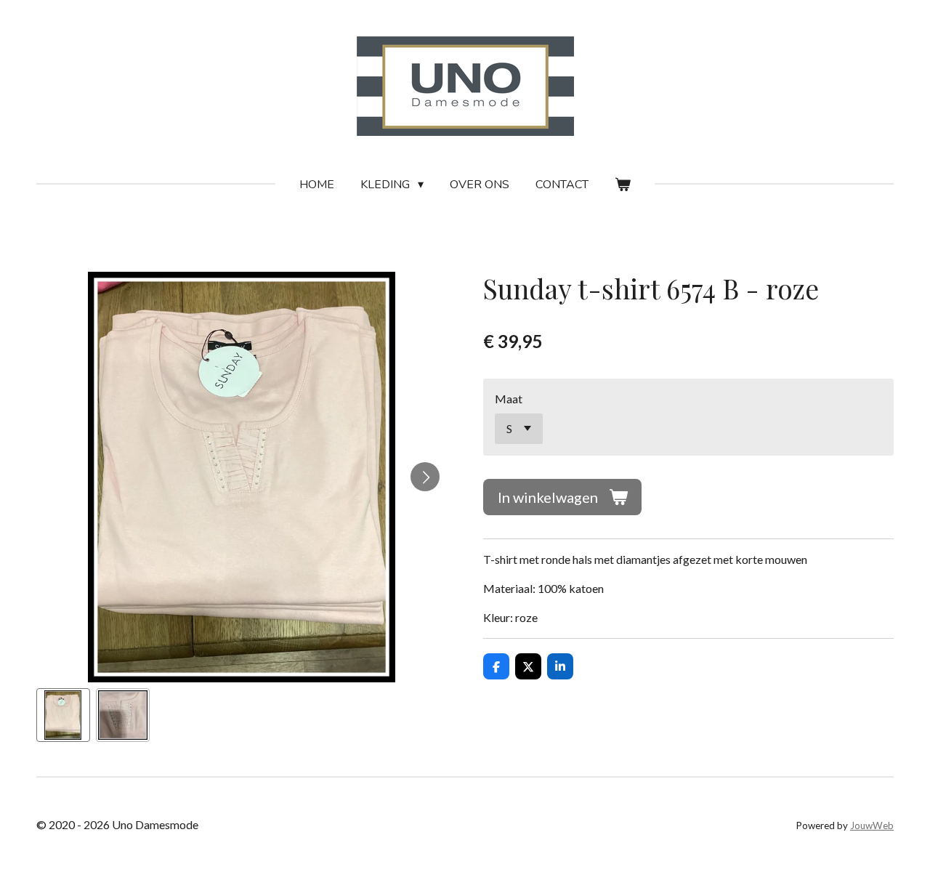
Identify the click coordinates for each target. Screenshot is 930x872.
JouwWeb (872, 825)
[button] (63, 715)
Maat (508, 398)
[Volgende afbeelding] (425, 476)
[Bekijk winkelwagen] (622, 184)
